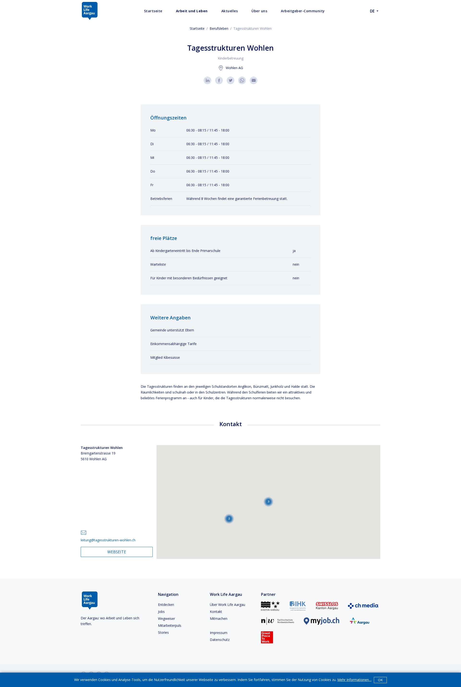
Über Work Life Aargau (227, 604)
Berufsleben (219, 28)
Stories (163, 632)
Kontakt (216, 611)
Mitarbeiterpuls (169, 625)
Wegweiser (166, 618)
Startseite (197, 28)
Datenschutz (220, 639)
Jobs (161, 611)
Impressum (218, 632)
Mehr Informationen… (354, 679)
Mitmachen (218, 618)
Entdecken (166, 604)
